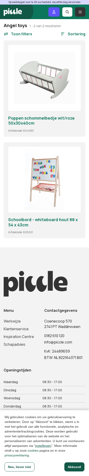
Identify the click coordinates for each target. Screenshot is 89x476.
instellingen (43, 446)
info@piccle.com (58, 342)
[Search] (67, 12)
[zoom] (75, 105)
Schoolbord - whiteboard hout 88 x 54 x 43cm (43, 222)
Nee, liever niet (19, 467)
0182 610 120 (54, 335)
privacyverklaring (17, 455)
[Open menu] (80, 12)
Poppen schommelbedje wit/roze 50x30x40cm (41, 120)
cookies (33, 450)
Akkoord (74, 467)
